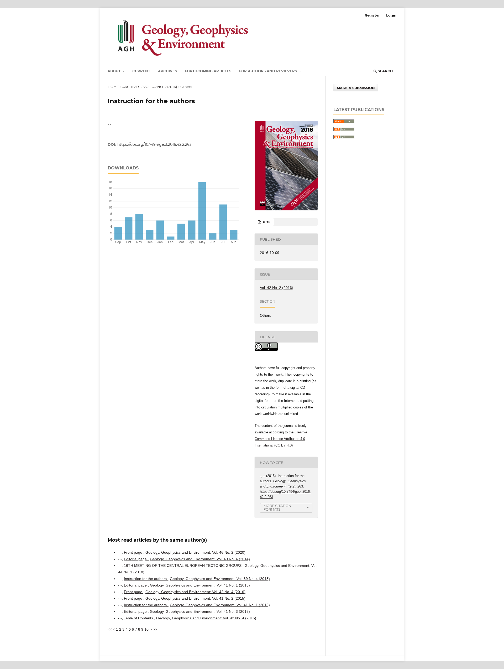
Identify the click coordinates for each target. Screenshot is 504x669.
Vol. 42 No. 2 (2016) (160, 87)
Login (391, 15)
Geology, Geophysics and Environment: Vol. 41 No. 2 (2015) (195, 598)
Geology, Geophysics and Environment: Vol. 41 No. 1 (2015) (200, 585)
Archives (167, 71)
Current (141, 71)
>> (155, 629)
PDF (266, 222)
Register (372, 15)
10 (146, 629)
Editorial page (136, 559)
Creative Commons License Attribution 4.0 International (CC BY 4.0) (281, 438)
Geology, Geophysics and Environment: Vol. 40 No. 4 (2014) (200, 559)
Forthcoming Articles (208, 71)
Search (385, 71)
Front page (133, 552)
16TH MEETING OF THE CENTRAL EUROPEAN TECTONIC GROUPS (183, 565)
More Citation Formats (277, 508)
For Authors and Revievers (268, 71)
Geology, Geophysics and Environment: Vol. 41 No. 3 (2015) (200, 611)
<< (110, 629)
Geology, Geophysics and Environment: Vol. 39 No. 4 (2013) (220, 579)
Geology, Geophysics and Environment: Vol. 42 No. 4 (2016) (195, 592)
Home (113, 87)
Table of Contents (139, 618)
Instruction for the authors (146, 579)
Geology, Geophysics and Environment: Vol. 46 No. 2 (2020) (195, 552)
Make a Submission (356, 88)
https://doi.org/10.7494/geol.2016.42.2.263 (154, 144)
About (115, 71)
